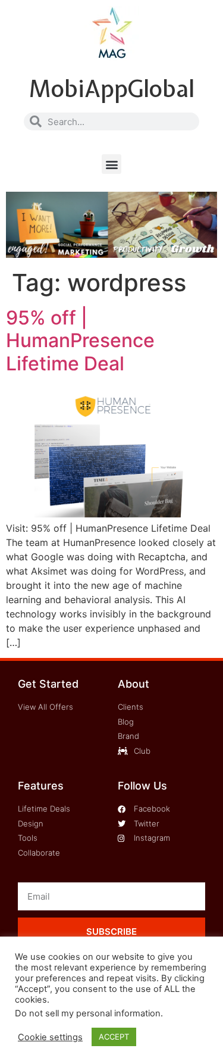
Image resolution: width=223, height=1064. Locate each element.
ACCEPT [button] (114, 1036)
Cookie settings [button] (50, 1037)
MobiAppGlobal (111, 88)
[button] (111, 164)
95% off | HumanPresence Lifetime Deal (80, 340)
